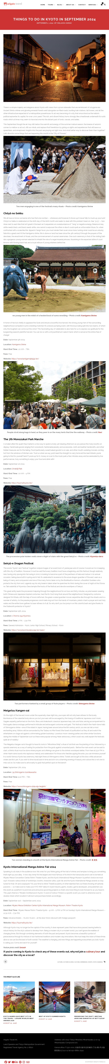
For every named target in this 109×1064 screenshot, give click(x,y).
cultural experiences (80, 962)
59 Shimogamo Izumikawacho (24, 772)
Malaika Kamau (64, 23)
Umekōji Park (17, 469)
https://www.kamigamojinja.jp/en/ (25, 359)
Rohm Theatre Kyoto (74, 905)
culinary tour (93, 951)
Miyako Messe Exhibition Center (24, 905)
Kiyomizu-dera (96, 556)
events (90, 962)
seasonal (100, 962)
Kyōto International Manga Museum (51, 905)
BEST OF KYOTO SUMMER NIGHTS (52, 1016)
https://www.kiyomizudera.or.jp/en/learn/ (28, 630)
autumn (59, 962)
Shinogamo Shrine (87, 704)
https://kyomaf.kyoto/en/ (22, 483)
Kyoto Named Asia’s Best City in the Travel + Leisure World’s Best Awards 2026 (18, 1018)
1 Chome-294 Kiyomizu (21, 616)
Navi (100, 432)
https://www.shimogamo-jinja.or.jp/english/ (29, 786)
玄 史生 (94, 860)
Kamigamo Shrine (89, 316)
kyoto (95, 962)
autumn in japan (68, 962)
